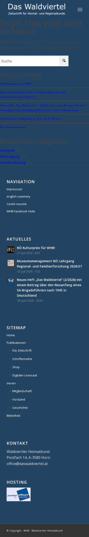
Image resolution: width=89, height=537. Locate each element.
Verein (11, 383)
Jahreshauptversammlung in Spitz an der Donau (30, 118)
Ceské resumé (17, 204)
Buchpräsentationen (12, 127)
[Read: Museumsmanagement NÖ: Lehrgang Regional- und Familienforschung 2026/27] (11, 263)
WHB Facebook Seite (21, 211)
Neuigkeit (7, 150)
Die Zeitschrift (21, 350)
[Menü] (80, 9)
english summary (18, 196)
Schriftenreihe (22, 359)
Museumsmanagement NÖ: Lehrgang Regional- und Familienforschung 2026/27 (32, 94)
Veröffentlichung (13, 162)
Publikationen (16, 343)
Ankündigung (10, 156)
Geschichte (20, 408)
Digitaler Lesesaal (24, 375)
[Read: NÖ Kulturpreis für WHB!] (11, 250)
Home (11, 335)
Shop (16, 367)
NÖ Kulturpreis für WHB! (16, 83)
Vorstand (18, 399)
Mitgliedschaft (22, 391)
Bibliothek (13, 416)
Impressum (14, 189)
